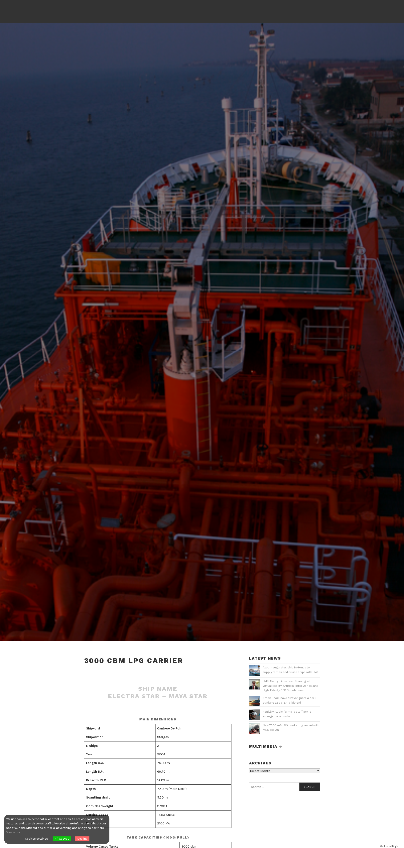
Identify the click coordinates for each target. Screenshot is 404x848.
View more (13, 832)
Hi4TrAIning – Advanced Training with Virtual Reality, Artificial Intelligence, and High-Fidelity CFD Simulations (290, 685)
